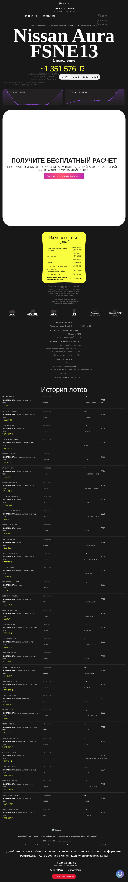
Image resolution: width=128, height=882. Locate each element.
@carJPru (31, 15)
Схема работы (33, 851)
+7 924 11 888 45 (65, 8)
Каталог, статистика (87, 851)
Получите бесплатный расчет (64, 176)
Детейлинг (13, 851)
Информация (113, 851)
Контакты (65, 851)
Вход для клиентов (65, 876)
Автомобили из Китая (54, 855)
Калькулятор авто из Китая (89, 855)
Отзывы (50, 851)
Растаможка (28, 855)
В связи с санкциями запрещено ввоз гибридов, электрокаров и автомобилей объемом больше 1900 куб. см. (64, 301)
